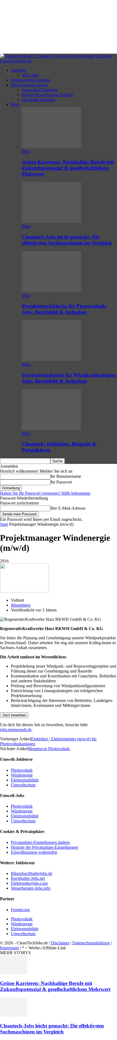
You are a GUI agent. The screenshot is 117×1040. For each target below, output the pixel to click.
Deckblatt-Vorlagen (38, 99)
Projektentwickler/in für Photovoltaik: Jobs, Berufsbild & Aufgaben (64, 309)
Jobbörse (18, 70)
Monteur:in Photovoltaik (49, 748)
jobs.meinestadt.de (16, 729)
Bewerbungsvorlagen (29, 85)
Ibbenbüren (20, 605)
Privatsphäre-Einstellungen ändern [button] (40, 842)
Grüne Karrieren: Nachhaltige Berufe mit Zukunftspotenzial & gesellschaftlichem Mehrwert (68, 168)
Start (4, 524)
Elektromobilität (24, 780)
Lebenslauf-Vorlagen (40, 89)
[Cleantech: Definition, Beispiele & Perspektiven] (51, 428)
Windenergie (22, 775)
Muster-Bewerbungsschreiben (47, 94)
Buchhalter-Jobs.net (28, 878)
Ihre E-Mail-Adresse (67, 508)
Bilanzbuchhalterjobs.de (31, 873)
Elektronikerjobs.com (29, 883)
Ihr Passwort (61, 482)
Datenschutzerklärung (91, 943)
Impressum (9, 947)
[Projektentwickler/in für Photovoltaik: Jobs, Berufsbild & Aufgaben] (51, 290)
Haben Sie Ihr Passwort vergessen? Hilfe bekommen (45, 493)
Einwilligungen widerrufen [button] (34, 852)
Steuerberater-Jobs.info (30, 888)
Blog (15, 104)
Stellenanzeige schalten (31, 80)
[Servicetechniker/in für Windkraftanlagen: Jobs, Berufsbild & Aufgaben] (51, 359)
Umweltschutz (23, 785)
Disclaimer (60, 943)
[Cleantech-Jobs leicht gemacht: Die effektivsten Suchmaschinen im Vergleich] (51, 221)
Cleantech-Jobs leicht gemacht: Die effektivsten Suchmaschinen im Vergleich (67, 240)
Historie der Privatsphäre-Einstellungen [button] (44, 847)
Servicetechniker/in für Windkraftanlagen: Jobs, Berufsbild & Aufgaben (69, 378)
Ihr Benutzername (65, 476)
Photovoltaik (22, 770)
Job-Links (30, 75)
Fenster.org (20, 909)
